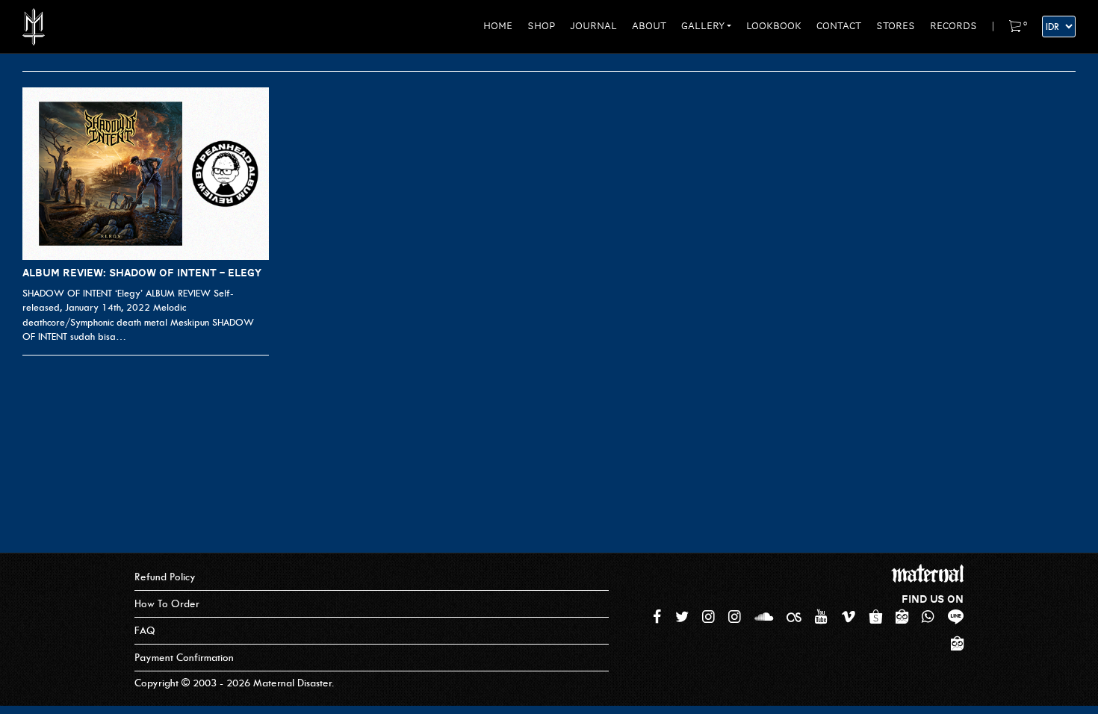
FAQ (144, 630)
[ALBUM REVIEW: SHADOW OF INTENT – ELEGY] (145, 173)
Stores (895, 26)
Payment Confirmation (184, 657)
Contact (838, 26)
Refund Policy (165, 577)
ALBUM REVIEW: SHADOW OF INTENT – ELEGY (141, 273)
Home (497, 26)
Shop (541, 26)
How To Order (166, 603)
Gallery (703, 26)
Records (953, 26)
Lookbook (773, 26)
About (649, 26)
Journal (593, 26)
